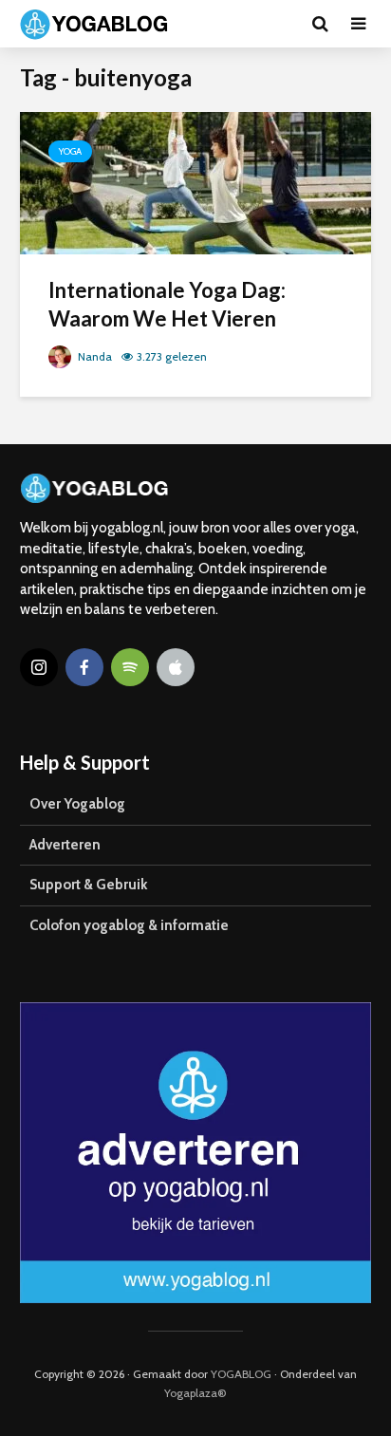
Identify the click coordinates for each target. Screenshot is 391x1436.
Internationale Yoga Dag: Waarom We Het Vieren (167, 304)
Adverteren (65, 844)
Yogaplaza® (195, 1393)
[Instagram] (39, 667)
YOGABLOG (241, 1374)
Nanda (93, 356)
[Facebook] (84, 667)
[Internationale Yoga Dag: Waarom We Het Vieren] (195, 182)
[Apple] (176, 667)
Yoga (70, 151)
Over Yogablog (77, 803)
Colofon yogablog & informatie (129, 925)
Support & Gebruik (88, 884)
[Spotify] (130, 667)
